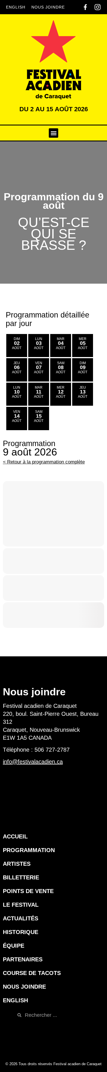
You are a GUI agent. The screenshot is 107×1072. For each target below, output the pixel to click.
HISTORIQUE (20, 932)
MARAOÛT (60, 343)
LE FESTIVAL (21, 905)
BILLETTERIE (21, 877)
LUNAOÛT (38, 343)
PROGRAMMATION (29, 850)
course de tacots (32, 973)
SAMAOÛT (60, 367)
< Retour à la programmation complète (44, 462)
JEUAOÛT (16, 367)
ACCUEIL (15, 836)
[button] (53, 133)
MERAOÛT (82, 343)
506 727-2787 (52, 750)
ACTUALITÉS (20, 918)
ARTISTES (17, 864)
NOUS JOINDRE (48, 7)
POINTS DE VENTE (28, 891)
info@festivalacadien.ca (33, 761)
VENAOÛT (38, 367)
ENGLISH (15, 7)
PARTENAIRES (23, 959)
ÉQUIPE (13, 946)
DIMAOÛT (16, 343)
